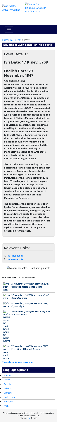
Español (7, 379)
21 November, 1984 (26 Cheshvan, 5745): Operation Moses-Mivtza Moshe (30, 285)
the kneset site (15, 255)
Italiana (7, 388)
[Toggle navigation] (9, 29)
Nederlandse (9, 397)
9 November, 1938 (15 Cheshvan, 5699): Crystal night (29, 305)
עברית (6, 405)
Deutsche (8, 392)
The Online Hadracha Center (28, 19)
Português (8, 401)
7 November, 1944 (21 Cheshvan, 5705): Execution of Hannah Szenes (29, 348)
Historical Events (11, 40)
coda (28, 418)
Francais (7, 375)
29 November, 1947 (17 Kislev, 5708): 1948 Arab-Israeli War (30, 313)
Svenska (7, 384)
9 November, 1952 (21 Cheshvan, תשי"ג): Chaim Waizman (30, 297)
